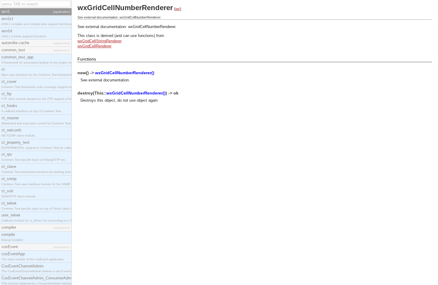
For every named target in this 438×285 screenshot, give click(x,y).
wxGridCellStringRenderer (99, 41)
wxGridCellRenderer (94, 46)
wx (177, 9)
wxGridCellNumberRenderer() (124, 72)
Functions (86, 59)
